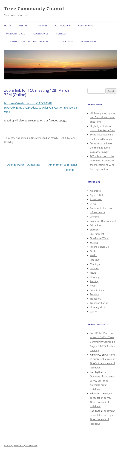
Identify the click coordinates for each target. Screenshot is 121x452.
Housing (94, 259)
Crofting (94, 216)
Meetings (24, 25)
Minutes (42, 25)
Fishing (94, 242)
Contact (61, 33)
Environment (97, 233)
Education (95, 225)
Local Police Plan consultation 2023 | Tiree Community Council (102, 337)
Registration (88, 41)
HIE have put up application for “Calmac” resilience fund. (103, 117)
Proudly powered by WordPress (20, 445)
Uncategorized (39, 137)
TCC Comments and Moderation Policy (27, 41)
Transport (95, 298)
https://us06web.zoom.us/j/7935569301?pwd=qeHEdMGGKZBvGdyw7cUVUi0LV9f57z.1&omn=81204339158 (40, 107)
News (93, 272)
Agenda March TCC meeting (22, 164)
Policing (94, 281)
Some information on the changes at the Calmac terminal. (101, 147)
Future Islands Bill (99, 246)
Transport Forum (15, 33)
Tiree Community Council (34, 8)
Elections (95, 229)
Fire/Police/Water (99, 238)
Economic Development (103, 220)
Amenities (95, 190)
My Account (65, 41)
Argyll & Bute (97, 195)
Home (7, 25)
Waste (93, 311)
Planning (94, 276)
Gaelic (93, 251)
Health (93, 255)
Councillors (62, 25)
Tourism (94, 294)
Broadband (96, 199)
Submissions (85, 25)
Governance (40, 33)
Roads (93, 285)
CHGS (93, 203)
